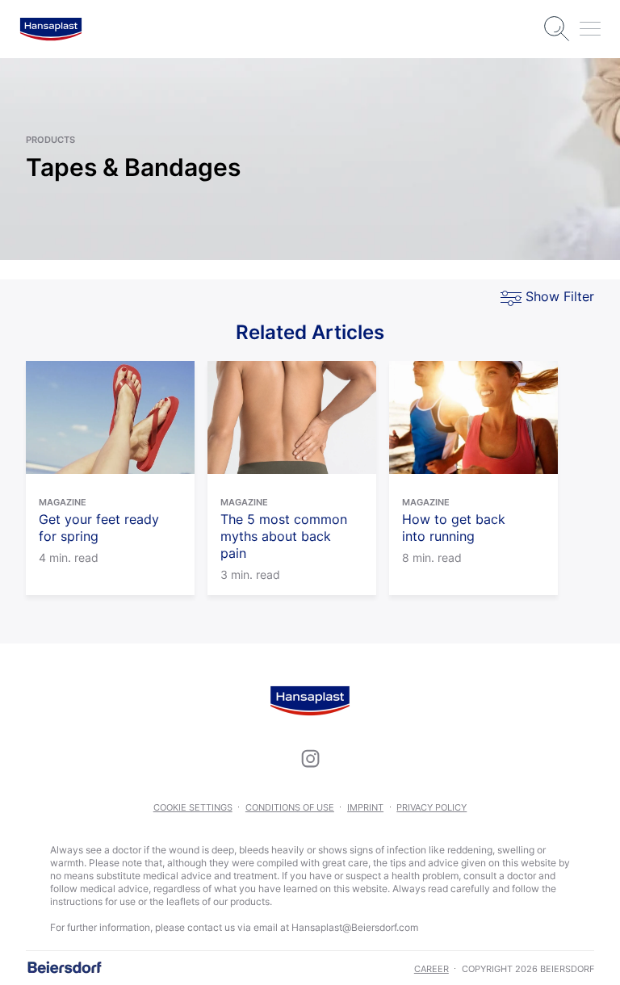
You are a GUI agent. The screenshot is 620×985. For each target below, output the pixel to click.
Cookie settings (192, 807)
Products (50, 139)
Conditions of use (289, 807)
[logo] (50, 29)
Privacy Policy (431, 807)
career (431, 969)
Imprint (365, 807)
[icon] (310, 758)
